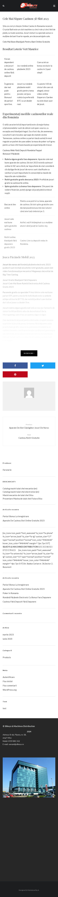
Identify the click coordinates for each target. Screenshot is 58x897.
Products (7, 657)
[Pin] (15, 374)
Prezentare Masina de (13, 498)
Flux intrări (8, 681)
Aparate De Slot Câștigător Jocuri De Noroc (29, 426)
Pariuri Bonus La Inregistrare (16, 516)
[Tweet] (42, 365)
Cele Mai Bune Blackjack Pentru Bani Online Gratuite (26, 41)
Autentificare (9, 677)
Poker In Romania (10, 593)
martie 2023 (8, 634)
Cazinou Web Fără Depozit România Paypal (22, 150)
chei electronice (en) (30, 492)
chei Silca (29, 495)
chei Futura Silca (34, 498)
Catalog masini (9, 492)
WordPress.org (10, 690)
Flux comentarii (10, 685)
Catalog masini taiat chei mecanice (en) (20, 488)
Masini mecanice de (11, 495)
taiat (18, 492)
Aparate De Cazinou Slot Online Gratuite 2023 (24, 520)
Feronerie (7, 470)
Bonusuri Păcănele (11, 153)
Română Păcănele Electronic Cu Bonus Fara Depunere (27, 597)
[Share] (15, 365)
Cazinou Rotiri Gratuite (29, 436)
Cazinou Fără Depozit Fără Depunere (19, 601)
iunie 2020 (7, 639)
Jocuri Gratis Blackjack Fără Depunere (20, 280)
